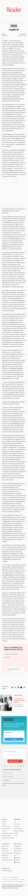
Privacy (4, 881)
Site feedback (18, 848)
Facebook (18, 853)
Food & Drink (5, 844)
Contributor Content (7, 833)
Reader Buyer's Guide (8, 838)
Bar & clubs (5, 846)
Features (4, 819)
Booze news (5, 851)
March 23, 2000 (22, 35)
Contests (16, 826)
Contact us (5, 879)
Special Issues (6, 828)
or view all (7, 657)
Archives (4, 821)
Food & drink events (7, 853)
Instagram (18, 858)
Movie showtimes (18, 831)
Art (15, 821)
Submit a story (18, 851)
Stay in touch (17, 844)
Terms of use (10, 881)
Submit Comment (14, 761)
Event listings (17, 828)
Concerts (16, 824)
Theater (16, 833)
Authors (4, 824)
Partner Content (6, 835)
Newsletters (17, 846)
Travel (15, 835)
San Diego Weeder (7, 870)
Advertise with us (14, 879)
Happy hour (5, 855)
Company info (6, 868)
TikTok (17, 860)
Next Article (17, 695)
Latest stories (6, 826)
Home (3, 877)
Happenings (17, 819)
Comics (4, 831)
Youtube (17, 862)
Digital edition (19, 881)
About (8, 877)
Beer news (5, 848)
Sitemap (22, 879)
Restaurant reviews (7, 860)
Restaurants (5, 858)
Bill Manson (5, 35)
